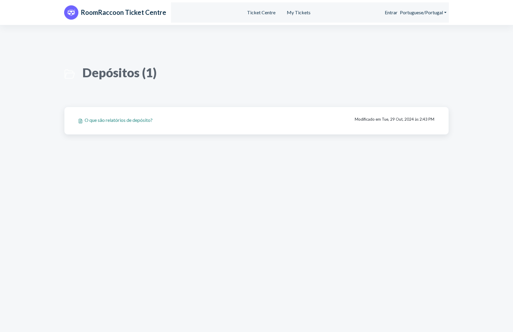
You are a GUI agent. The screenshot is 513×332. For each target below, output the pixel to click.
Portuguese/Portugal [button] (421, 12)
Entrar (391, 12)
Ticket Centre (261, 12)
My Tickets (299, 12)
